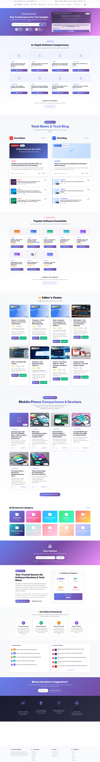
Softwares (35, 4)
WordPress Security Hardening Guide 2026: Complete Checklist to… (39, 87)
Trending (51, 4)
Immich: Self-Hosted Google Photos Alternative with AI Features (18, 65)
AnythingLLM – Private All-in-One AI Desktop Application (16, 263)
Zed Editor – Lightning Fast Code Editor (49, 263)
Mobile (69, 4)
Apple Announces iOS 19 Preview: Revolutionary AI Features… (70, 653)
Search (42, 24)
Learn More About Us (23, 601)
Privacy (71, 1)
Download (17, 246)
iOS (21, 1)
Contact (66, 1)
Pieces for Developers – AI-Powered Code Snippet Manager (50, 241)
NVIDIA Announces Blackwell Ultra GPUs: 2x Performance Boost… (71, 649)
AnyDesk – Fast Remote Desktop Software (37, 363)
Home (27, 4)
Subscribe (60, 557)
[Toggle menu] (85, 4)
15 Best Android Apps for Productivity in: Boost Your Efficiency (39, 472)
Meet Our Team (37, 601)
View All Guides (50, 106)
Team (62, 1)
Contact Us (43, 690)
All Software (34, 752)
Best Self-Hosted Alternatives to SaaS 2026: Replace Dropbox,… (60, 87)
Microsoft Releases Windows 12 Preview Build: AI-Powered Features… (72, 657)
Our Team (34, 760)
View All (43, 138)
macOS (29, 1)
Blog (64, 4)
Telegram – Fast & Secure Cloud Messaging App (38, 322)
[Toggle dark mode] (85, 1)
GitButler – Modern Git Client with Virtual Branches (16, 241)
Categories (43, 4)
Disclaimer (81, 1)
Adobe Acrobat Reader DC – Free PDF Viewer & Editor (80, 363)
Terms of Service (55, 754)
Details (15, 338)
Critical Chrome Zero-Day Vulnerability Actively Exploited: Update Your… (73, 665)
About (57, 1)
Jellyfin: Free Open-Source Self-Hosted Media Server (39, 64)
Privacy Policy (55, 752)
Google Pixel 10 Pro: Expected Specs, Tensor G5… (80, 87)
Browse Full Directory (51, 282)
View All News (70, 670)
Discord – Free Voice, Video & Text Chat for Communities (18, 322)
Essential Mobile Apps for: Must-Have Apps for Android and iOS (80, 433)
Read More (23, 447)
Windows (34, 1)
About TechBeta (56, 690)
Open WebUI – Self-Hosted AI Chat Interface (65, 241)
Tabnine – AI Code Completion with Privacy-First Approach (33, 241)
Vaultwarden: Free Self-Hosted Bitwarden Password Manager (60, 64)
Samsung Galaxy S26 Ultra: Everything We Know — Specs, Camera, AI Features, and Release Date (19, 435)
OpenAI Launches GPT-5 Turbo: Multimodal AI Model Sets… (70, 661)
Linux (25, 1)
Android (17, 1)
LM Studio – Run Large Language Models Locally (82, 241)
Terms (76, 1)
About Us (33, 758)
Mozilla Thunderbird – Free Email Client (33, 263)
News (58, 4)
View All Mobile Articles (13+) (51, 494)
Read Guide (19, 70)
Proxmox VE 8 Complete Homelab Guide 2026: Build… (18, 87)
